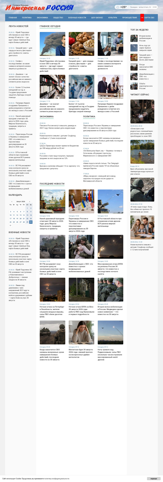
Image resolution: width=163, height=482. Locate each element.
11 (14, 215)
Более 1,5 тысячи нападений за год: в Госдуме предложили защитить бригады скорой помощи (20, 92)
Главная (13, 18)
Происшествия (129, 18)
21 (24, 218)
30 (31, 222)
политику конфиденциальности (56, 479)
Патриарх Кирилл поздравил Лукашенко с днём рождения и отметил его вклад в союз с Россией (20, 107)
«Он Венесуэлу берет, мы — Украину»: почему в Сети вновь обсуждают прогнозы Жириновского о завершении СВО (102, 152)
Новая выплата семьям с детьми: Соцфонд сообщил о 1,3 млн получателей (58, 136)
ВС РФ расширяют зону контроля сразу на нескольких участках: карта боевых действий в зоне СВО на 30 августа (20, 170)
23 (31, 218)
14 (24, 215)
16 (31, 215)
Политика (27, 18)
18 (14, 218)
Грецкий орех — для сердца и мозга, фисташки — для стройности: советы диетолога (21, 52)
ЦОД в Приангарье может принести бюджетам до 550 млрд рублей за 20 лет (59, 146)
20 (20, 218)
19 (17, 218)
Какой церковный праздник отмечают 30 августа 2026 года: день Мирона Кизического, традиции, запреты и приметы (19, 122)
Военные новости (77, 18)
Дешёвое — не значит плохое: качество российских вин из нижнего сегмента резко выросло (20, 78)
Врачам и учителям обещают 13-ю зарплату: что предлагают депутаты (60, 166)
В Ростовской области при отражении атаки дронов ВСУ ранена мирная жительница (19, 156)
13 (20, 215)
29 (27, 222)
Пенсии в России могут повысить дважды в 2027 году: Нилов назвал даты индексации (58, 125)
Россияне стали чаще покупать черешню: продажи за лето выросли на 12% (57, 156)
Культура (112, 18)
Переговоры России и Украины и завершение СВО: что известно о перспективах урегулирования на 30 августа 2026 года (20, 140)
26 (17, 222)
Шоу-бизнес (97, 18)
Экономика (42, 18)
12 (17, 215)
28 (24, 222)
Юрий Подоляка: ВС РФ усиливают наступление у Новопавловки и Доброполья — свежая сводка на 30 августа (20, 275)
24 (10, 222)
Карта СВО (149, 18)
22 (27, 218)
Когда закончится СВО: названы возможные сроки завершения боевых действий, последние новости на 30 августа (103, 139)
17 (10, 218)
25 (14, 222)
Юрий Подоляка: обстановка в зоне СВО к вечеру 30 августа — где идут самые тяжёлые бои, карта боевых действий (19, 37)
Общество (58, 18)
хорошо (154, 479)
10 (10, 215)
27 (20, 222)
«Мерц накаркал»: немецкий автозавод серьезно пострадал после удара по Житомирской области (99, 177)
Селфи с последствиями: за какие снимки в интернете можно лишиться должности (20, 65)
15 (27, 215)
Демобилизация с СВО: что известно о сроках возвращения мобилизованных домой (20, 185)
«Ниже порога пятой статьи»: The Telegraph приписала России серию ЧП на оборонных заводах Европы (101, 164)
